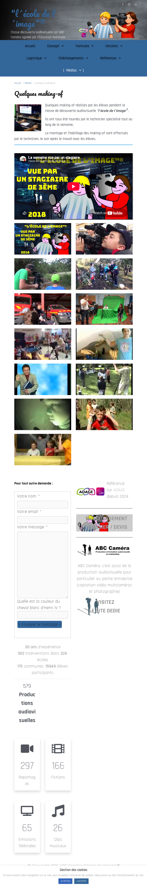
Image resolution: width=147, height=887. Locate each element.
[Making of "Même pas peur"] (42, 414)
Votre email (29, 511)
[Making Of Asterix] (42, 274)
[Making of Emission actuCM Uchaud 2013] (104, 309)
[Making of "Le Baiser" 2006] (104, 379)
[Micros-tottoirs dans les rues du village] (104, 239)
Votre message (32, 527)
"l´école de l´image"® (33, 18)
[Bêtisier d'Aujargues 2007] (104, 414)
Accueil (17, 83)
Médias (28, 83)
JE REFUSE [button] (65, 881)
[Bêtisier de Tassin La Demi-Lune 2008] (42, 449)
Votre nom (28, 496)
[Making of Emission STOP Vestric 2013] (42, 344)
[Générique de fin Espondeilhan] (42, 379)
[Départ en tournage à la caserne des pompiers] (42, 309)
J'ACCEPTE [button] (81, 881)
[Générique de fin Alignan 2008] (104, 344)
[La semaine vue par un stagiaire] (42, 239)
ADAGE (119, 490)
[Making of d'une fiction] (104, 274)
